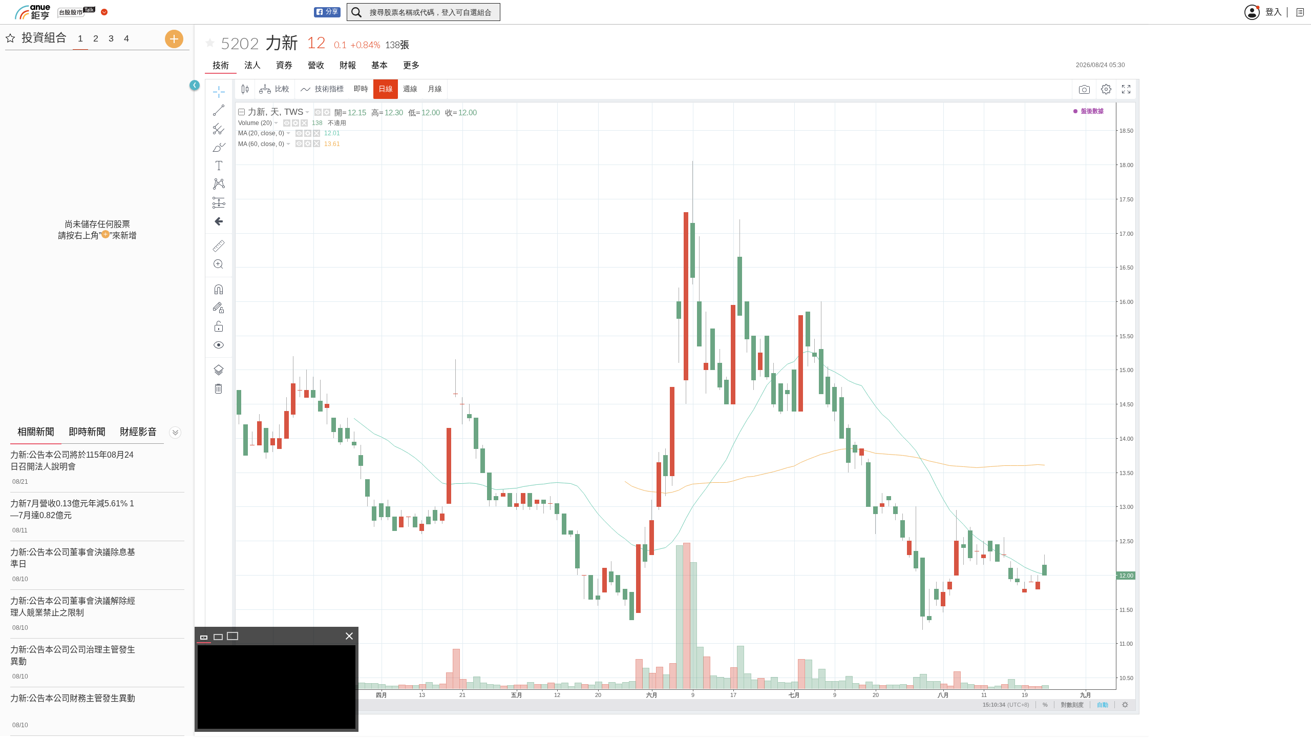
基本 (379, 65)
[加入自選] (210, 43)
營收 (316, 65)
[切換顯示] (175, 432)
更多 (411, 65)
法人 (252, 65)
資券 (284, 65)
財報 (348, 65)
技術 (221, 65)
